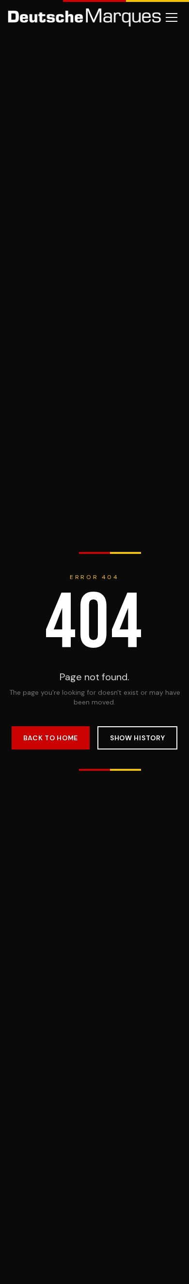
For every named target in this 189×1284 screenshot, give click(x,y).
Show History (137, 738)
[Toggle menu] (171, 17)
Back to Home (50, 738)
